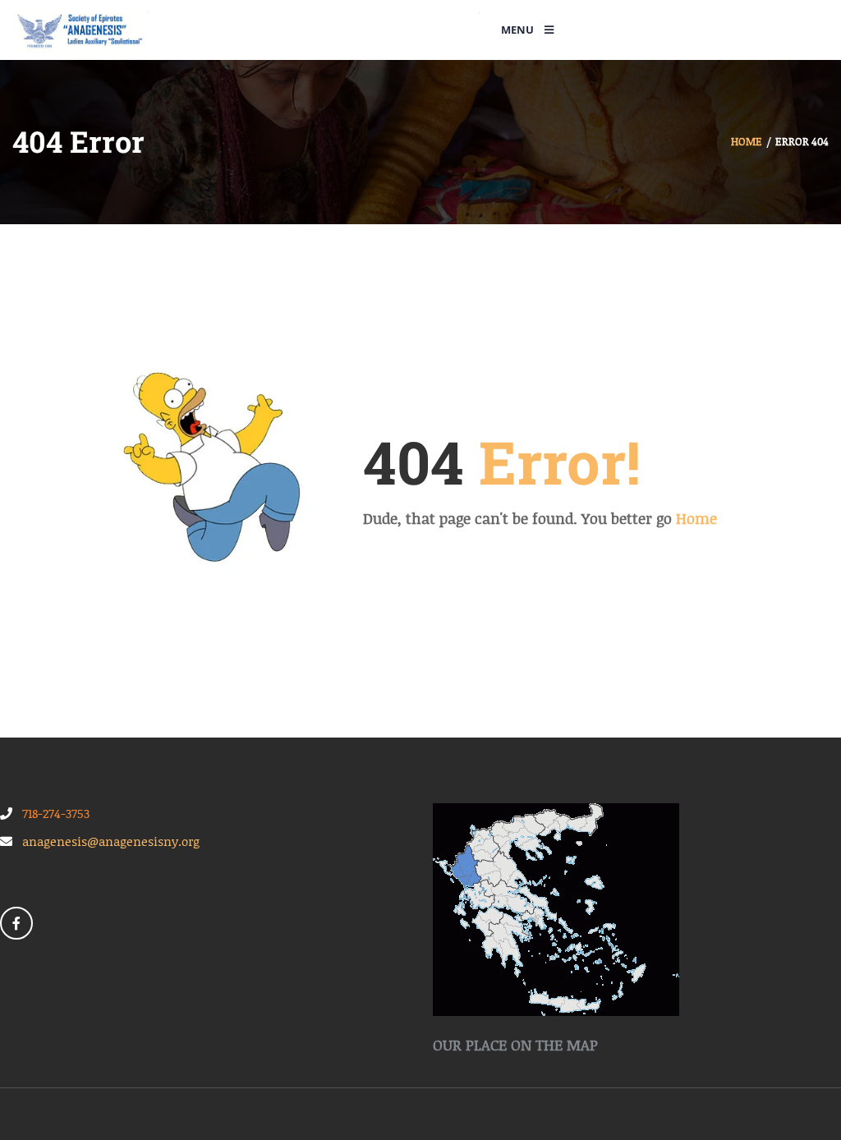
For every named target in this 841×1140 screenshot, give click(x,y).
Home (746, 141)
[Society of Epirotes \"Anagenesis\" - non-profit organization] (80, 28)
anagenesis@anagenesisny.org (106, 841)
